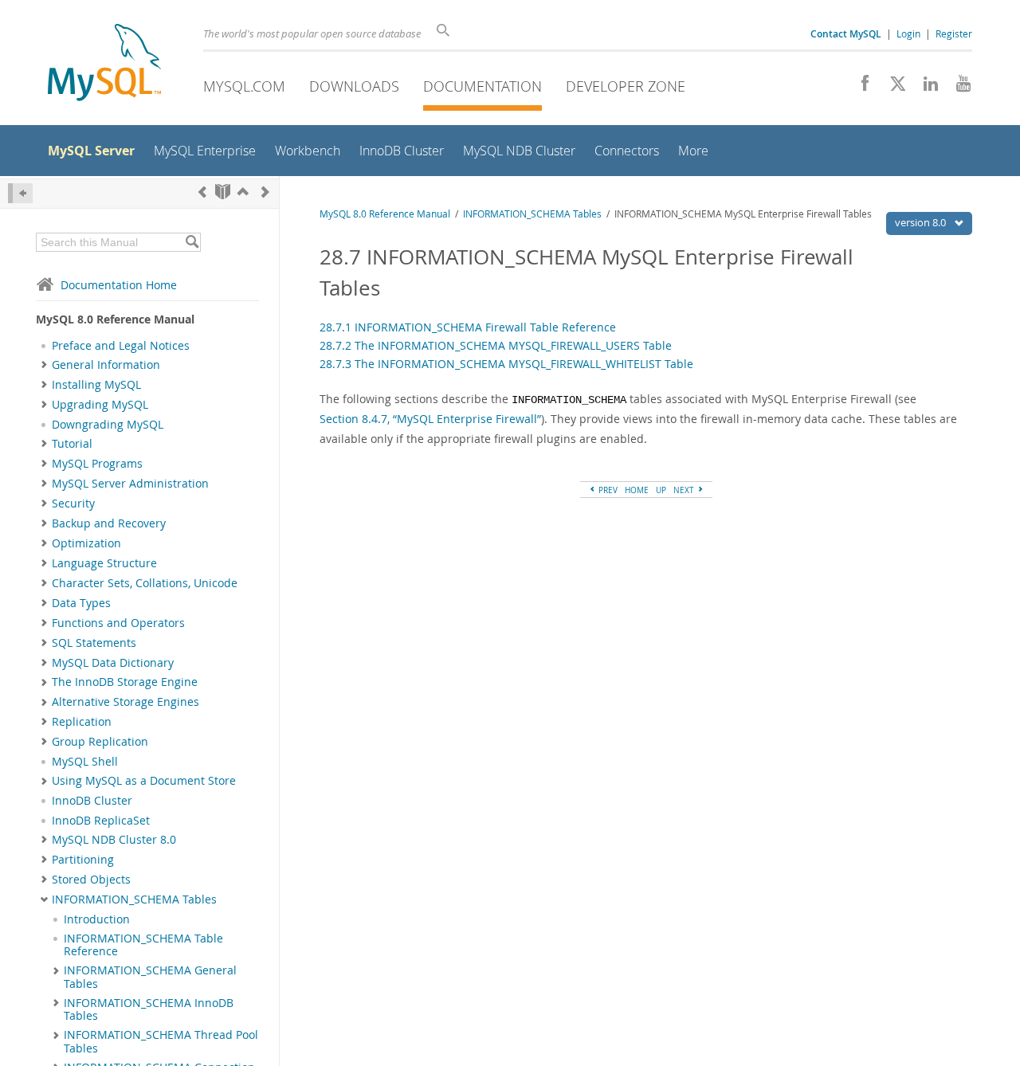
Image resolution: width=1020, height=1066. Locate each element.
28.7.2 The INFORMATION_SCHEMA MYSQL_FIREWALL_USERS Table (496, 345)
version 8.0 (921, 222)
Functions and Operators (118, 623)
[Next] (265, 191)
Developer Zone (625, 86)
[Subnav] (44, 365)
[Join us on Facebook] (859, 87)
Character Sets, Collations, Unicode (144, 583)
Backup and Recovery (109, 523)
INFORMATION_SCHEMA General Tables (150, 976)
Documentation (482, 86)
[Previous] (202, 191)
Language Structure (104, 563)
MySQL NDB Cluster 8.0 (114, 840)
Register (954, 33)
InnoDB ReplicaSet (101, 820)
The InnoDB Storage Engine (125, 682)
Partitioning (83, 859)
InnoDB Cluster (92, 801)
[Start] (222, 191)
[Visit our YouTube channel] (957, 87)
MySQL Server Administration (130, 483)
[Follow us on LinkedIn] (925, 87)
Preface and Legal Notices (121, 346)
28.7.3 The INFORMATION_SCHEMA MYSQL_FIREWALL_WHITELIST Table (506, 363)
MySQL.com (244, 86)
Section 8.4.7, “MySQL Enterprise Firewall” (430, 418)
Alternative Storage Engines (125, 702)
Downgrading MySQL (107, 424)
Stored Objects (91, 879)
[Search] (191, 242)
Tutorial (72, 444)
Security (73, 503)
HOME (637, 490)
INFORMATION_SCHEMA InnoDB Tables (148, 1009)
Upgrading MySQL (100, 405)
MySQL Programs (97, 464)
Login (908, 33)
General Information (106, 365)
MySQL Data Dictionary (113, 663)
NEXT (684, 490)
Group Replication (100, 742)
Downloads (354, 86)
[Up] (243, 191)
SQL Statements (94, 643)
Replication (82, 722)
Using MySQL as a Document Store (144, 781)
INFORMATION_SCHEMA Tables (134, 899)
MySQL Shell (85, 761)
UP (661, 490)
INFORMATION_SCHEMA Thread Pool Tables (161, 1041)
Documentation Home (119, 284)
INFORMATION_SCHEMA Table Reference (143, 944)
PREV (607, 490)
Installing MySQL (96, 385)
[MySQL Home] (104, 64)
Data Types (81, 603)
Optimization (86, 543)
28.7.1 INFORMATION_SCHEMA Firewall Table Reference (468, 327)
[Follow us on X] (892, 87)
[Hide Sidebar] (20, 193)
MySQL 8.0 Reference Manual (385, 214)
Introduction (97, 919)
